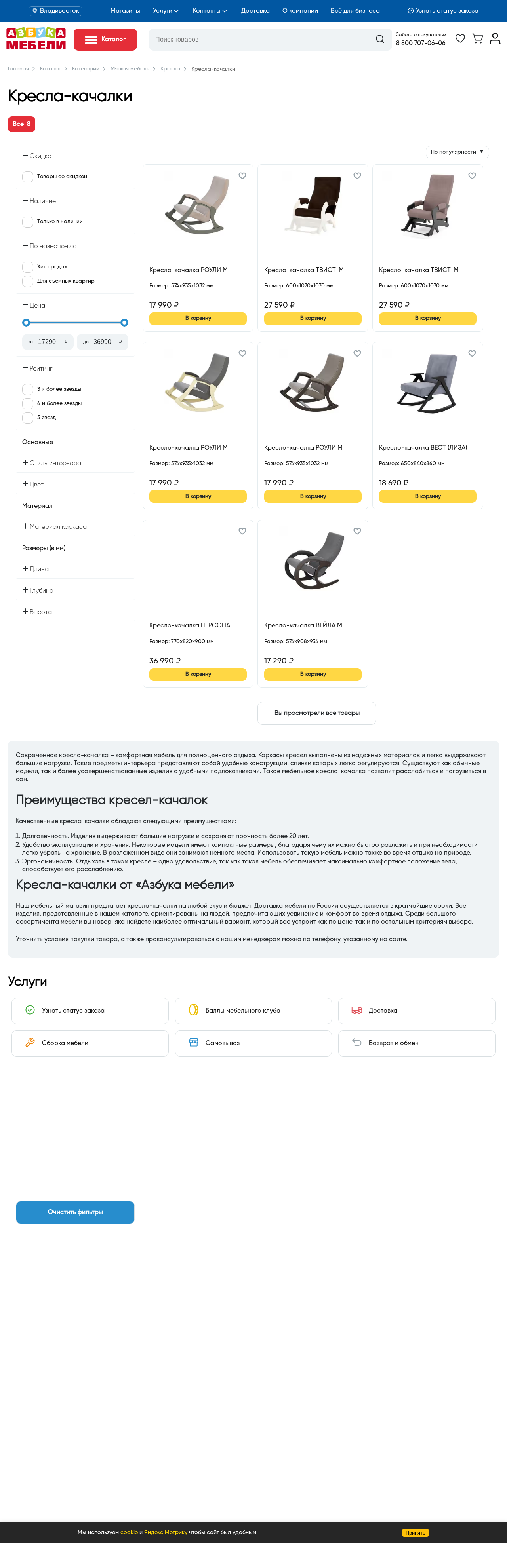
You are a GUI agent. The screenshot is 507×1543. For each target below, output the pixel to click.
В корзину (198, 318)
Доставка (255, 11)
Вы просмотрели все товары (317, 713)
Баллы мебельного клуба (243, 1011)
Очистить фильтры (75, 1212)
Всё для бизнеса (355, 11)
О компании (300, 11)
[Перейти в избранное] (460, 42)
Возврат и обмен (394, 1043)
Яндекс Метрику (165, 1532)
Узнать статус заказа (447, 11)
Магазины (125, 11)
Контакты (207, 11)
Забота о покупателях (421, 34)
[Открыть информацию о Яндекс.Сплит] (178, 294)
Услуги (162, 11)
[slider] (26, 323)
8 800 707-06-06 (421, 43)
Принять (415, 1533)
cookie (129, 1532)
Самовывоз (223, 1043)
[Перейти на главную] (36, 48)
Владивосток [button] (59, 11)
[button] (242, 177)
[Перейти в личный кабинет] (495, 42)
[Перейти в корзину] (477, 42)
